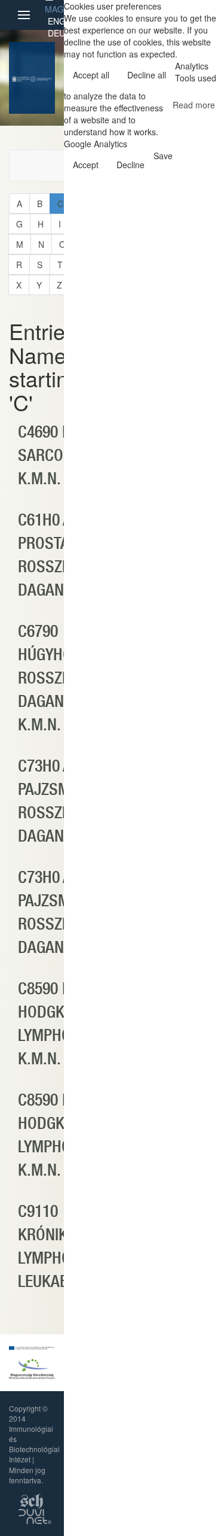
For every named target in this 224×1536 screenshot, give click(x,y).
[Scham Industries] (31, 1500)
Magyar (62, 9)
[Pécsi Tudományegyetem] (40, 78)
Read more (194, 105)
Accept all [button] (91, 75)
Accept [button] (86, 165)
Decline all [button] (146, 75)
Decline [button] (130, 165)
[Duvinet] (35, 1515)
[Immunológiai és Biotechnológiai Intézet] (21, 78)
